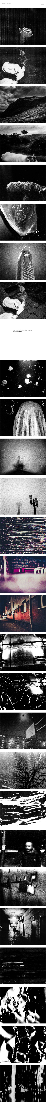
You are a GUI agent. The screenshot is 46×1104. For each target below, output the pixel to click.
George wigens (6, 4)
